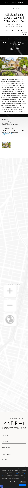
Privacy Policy (16, 473)
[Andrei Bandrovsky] (14, 2)
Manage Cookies (14, 481)
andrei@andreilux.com (7, 133)
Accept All (23, 485)
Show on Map (15, 285)
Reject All (23, 481)
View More (4, 135)
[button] (1, 486)
